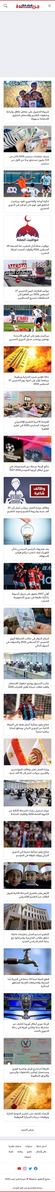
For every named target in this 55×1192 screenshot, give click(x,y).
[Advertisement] (27, 42)
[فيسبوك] (35, 1168)
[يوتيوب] (19, 1168)
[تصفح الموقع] (49, 5)
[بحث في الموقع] (5, 5)
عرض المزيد (27, 1129)
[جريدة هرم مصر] (27, 5)
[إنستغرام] (24, 1168)
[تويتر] (30, 1168)
